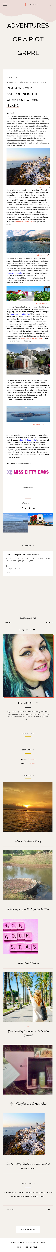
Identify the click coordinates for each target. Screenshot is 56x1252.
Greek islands (22, 82)
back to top (27, 1229)
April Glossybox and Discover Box (28, 1104)
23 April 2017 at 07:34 (33, 555)
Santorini (34, 82)
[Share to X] (26, 508)
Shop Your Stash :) (28, 963)
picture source (41, 304)
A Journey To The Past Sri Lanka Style (28, 909)
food (28, 763)
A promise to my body (36, 1192)
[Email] (34, 508)
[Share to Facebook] (22, 508)
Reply (8, 572)
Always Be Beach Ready (28, 841)
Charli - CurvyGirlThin (15, 554)
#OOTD (21, 1192)
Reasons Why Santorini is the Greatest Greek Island (28, 1166)
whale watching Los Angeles (31, 339)
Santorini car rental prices (24, 222)
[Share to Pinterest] (30, 508)
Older (49, 622)
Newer (7, 622)
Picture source (42, 187)
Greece (10, 82)
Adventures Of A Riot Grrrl (28, 39)
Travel (44, 82)
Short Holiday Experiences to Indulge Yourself (28, 1033)
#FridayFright (10, 1192)
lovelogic (35, 1247)
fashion (28, 759)
